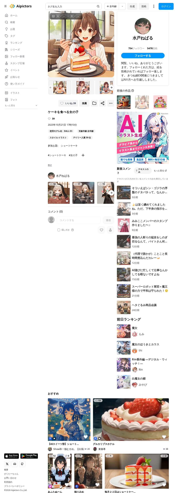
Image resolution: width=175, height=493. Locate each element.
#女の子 (73, 155)
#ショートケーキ (57, 155)
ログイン (166, 6)
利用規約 (8, 482)
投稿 (144, 6)
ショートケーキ (69, 145)
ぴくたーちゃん (11, 473)
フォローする (143, 55)
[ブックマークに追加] (94, 103)
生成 (132, 6)
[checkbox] (58, 230)
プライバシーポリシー (14, 486)
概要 (6, 469)
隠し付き (66, 230)
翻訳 (50, 165)
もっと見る (159, 170)
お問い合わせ (10, 478)
